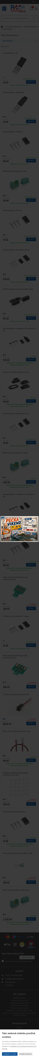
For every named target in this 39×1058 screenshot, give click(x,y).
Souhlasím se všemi (9, 1054)
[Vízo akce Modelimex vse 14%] (19, 529)
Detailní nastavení (26, 1054)
